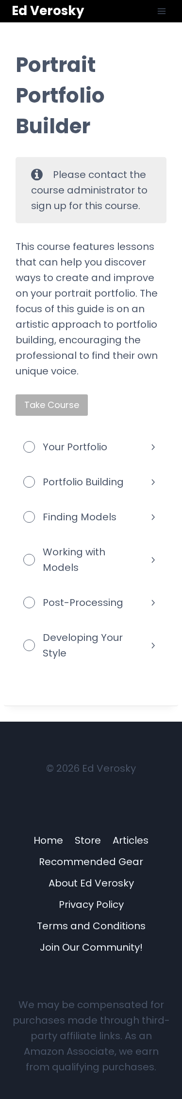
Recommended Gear (91, 862)
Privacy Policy (91, 904)
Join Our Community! (91, 947)
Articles (131, 840)
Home (48, 840)
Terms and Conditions (91, 926)
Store (88, 840)
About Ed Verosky (91, 883)
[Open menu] (161, 10)
